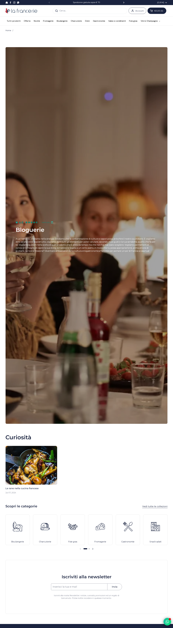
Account (139, 11)
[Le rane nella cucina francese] (31, 465)
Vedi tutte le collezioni (155, 506)
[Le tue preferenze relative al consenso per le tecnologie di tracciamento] (4, 623)
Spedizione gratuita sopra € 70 (86, 2)
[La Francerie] (21, 10)
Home (8, 30)
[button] (85, 548)
